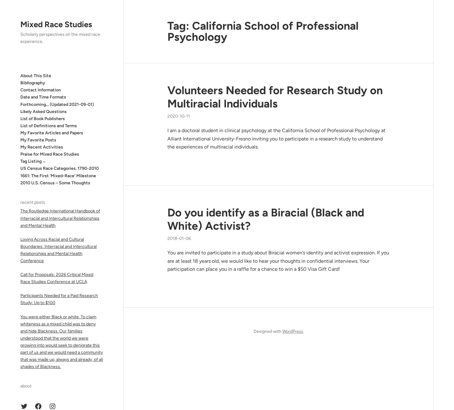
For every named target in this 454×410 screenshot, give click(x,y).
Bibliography (32, 83)
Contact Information (40, 90)
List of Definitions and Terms (48, 125)
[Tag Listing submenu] (44, 161)
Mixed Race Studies (56, 24)
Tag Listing (31, 161)
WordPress (292, 331)
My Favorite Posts (38, 140)
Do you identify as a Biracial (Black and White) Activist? (265, 219)
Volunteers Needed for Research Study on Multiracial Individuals (275, 97)
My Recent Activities (41, 147)
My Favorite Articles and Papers (51, 133)
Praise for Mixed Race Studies (49, 154)
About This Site (35, 75)
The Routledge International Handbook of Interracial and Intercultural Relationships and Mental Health (60, 218)
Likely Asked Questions (43, 111)
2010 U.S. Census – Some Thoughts (55, 183)
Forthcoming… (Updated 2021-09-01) (57, 104)
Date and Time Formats (43, 97)
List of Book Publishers (42, 118)
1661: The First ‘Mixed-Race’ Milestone (58, 175)
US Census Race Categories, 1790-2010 (59, 168)
